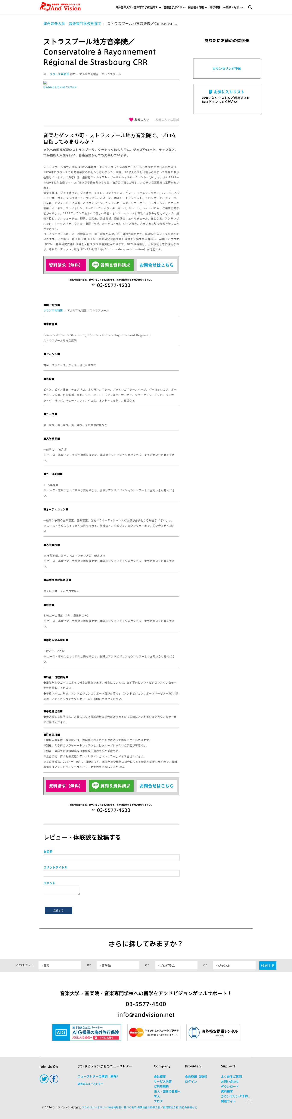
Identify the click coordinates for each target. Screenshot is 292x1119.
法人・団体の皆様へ (167, 1091)
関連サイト (228, 1101)
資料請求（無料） (66, 265)
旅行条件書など (188, 1107)
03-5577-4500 (146, 1004)
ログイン (191, 1081)
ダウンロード (230, 1086)
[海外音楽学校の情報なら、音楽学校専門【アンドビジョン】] (60, 7)
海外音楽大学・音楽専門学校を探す (72, 23)
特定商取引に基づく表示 (122, 1107)
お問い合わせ (230, 1081)
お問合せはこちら (157, 265)
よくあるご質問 (231, 1076)
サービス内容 (163, 1081)
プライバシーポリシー (95, 1107)
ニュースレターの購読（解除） (99, 1076)
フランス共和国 (59, 74)
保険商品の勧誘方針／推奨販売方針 (157, 1107)
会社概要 (160, 1076)
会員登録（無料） (197, 1076)
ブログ (158, 1101)
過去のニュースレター (90, 1084)
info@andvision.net (146, 1014)
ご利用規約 (161, 1086)
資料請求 (227, 1091)
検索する (268, 965)
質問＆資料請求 (115, 265)
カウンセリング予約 (226, 68)
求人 (157, 1096)
